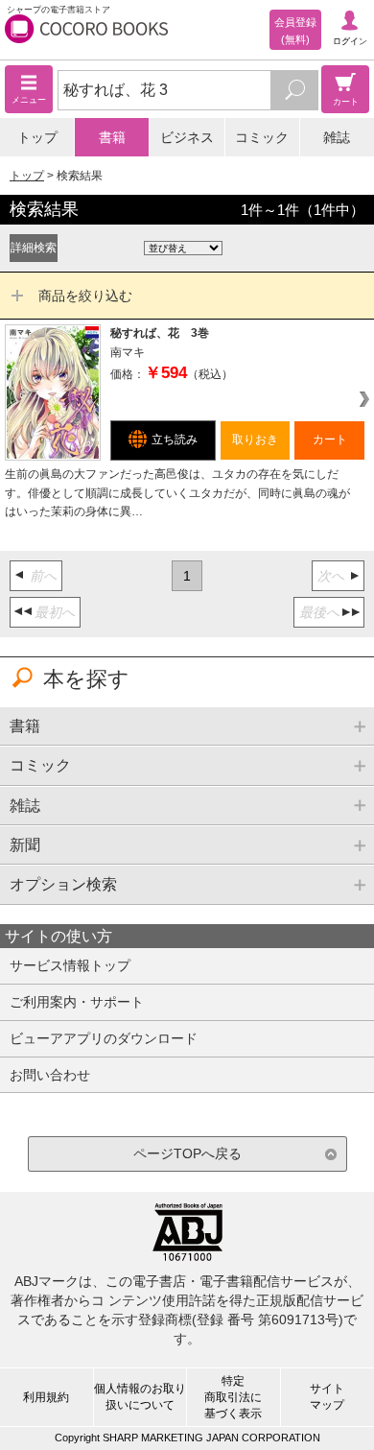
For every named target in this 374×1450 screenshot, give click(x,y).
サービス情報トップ (70, 965)
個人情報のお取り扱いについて (140, 1397)
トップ (37, 137)
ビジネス (187, 137)
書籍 (112, 137)
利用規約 (46, 1397)
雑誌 (336, 137)
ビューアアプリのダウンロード (104, 1038)
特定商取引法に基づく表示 (233, 1397)
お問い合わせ (50, 1074)
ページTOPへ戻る (187, 1153)
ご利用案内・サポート (77, 1002)
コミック (262, 137)
